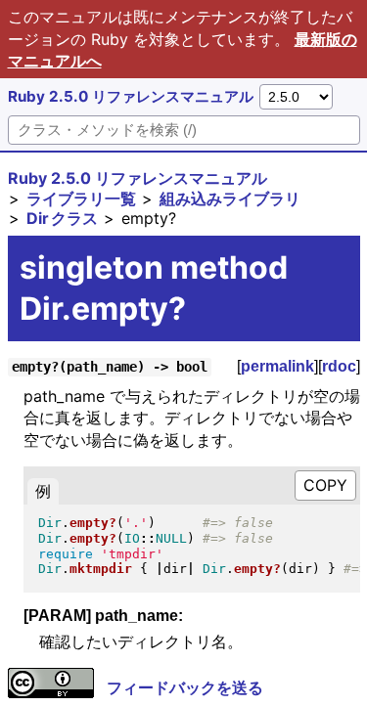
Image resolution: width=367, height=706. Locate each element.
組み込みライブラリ (230, 198)
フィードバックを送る (185, 687)
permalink (277, 366)
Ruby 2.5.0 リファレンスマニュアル (130, 96)
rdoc (339, 366)
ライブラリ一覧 (81, 198)
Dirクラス (62, 218)
